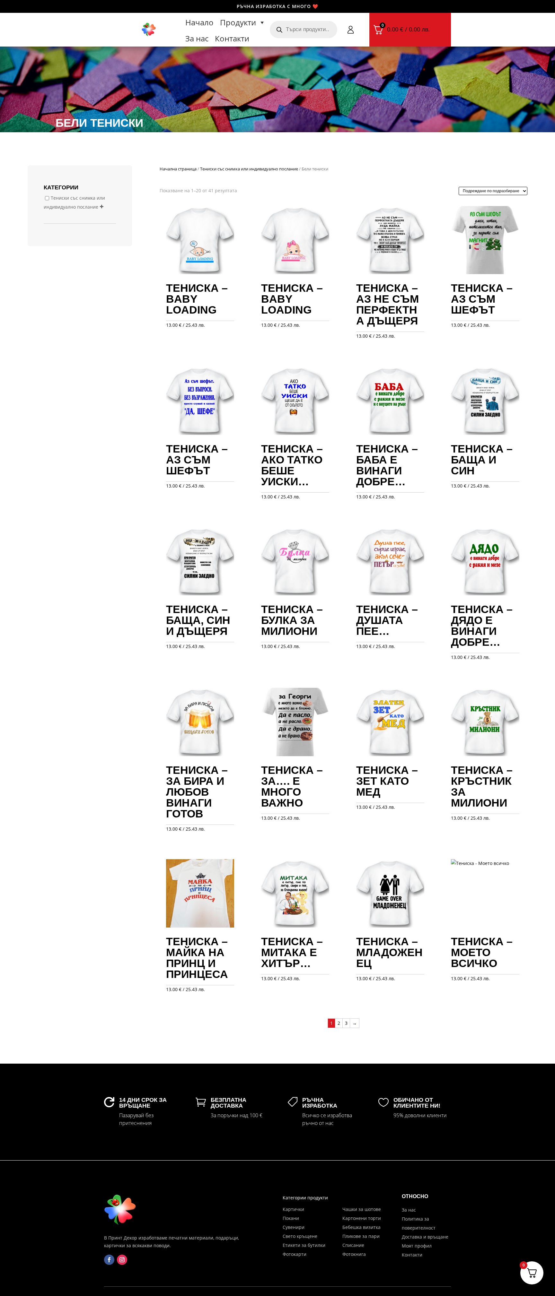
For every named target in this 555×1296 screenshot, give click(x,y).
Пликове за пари (361, 1236)
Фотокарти (294, 1254)
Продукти (238, 22)
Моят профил (417, 1246)
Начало (199, 22)
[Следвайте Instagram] (122, 1260)
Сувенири (293, 1227)
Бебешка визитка (361, 1227)
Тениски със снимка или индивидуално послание (249, 169)
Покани (291, 1218)
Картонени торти (361, 1218)
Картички (293, 1209)
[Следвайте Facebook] (109, 1260)
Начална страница (178, 169)
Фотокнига (354, 1254)
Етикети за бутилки (304, 1245)
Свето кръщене (300, 1236)
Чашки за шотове (361, 1209)
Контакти (232, 38)
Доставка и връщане (425, 1237)
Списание (353, 1245)
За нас (196, 38)
